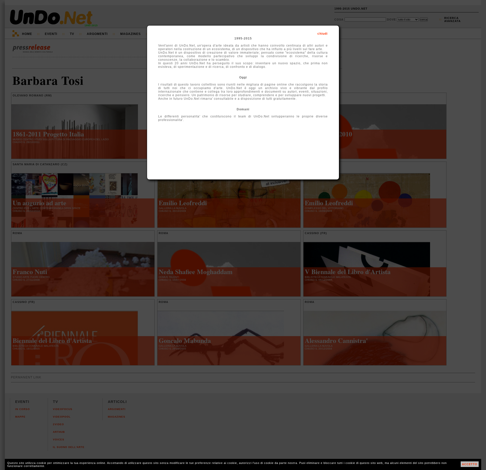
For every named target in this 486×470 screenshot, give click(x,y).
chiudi (322, 33)
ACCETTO (469, 464)
